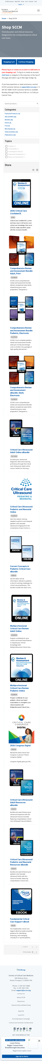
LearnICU (21, 1015)
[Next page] (36, 947)
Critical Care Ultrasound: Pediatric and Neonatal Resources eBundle (21, 862)
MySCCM (17, 1)
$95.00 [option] (13, 925)
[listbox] (21, 217)
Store (22, 1)
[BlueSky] (27, 1030)
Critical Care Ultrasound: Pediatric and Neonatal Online (21, 509)
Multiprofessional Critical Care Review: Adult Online (19, 628)
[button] (21, 4)
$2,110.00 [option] (14, 456)
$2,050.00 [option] (14, 516)
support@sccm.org (28, 87)
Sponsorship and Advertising (21, 1005)
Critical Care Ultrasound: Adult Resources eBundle (21, 802)
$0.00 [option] (12, 217)
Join (35, 1)
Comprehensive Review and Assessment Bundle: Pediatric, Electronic (21, 330)
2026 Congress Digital (20, 745)
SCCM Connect (9, 1)
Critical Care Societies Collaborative (21, 1023)
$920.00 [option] (13, 749)
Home (4, 18)
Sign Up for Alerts (22, 1056)
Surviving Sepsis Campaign (21, 1019)
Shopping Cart (9, 62)
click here (5, 75)
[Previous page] (33, 947)
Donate (31, 1)
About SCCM (21, 997)
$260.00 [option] (13, 809)
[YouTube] (30, 1030)
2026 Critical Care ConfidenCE (18, 212)
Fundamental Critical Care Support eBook (19, 920)
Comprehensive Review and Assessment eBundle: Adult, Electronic (21, 391)
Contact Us (21, 994)
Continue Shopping (25, 62)
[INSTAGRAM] (24, 1030)
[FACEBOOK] (14, 1030)
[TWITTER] (17, 1030)
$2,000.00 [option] (14, 635)
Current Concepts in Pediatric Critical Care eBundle (20, 569)
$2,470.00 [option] (14, 337)
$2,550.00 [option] (14, 277)
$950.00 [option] (13, 575)
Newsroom (21, 1001)
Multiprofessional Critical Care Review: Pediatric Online (19, 688)
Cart (26, 1)
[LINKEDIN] (21, 1030)
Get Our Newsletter (21, 1035)
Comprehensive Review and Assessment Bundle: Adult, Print (21, 271)
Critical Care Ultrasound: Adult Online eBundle (21, 451)
